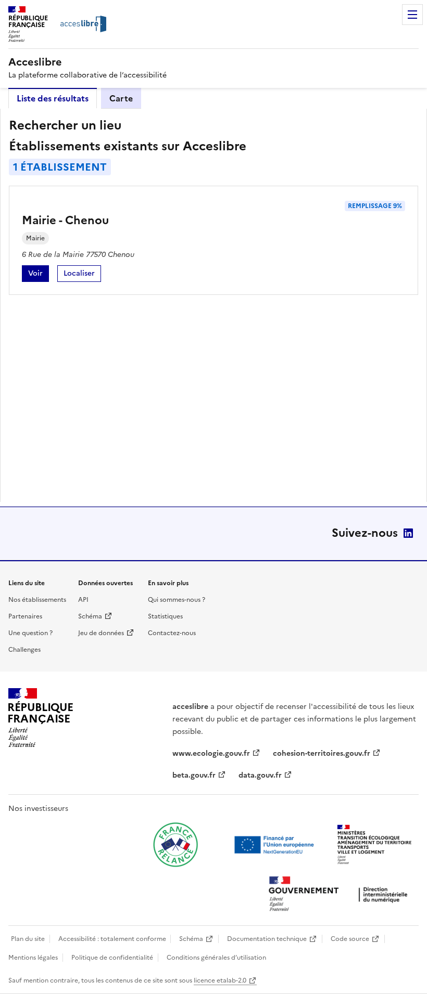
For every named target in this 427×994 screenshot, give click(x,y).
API (83, 599)
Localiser (82, 275)
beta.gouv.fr (194, 775)
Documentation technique (267, 939)
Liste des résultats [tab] (53, 98)
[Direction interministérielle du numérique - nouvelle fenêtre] (340, 895)
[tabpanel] (213, 305)
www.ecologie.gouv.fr (211, 753)
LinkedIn (408, 533)
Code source (350, 939)
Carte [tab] (121, 98)
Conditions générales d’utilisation (216, 957)
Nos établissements (37, 599)
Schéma (90, 616)
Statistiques (165, 616)
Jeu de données (101, 633)
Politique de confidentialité (112, 957)
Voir (38, 275)
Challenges (24, 649)
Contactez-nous (172, 633)
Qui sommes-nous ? (176, 599)
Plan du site (28, 939)
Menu (412, 14)
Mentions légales (33, 957)
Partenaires (25, 616)
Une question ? (30, 633)
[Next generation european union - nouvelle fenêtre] (275, 844)
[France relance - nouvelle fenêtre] (175, 844)
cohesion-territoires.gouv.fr (321, 753)
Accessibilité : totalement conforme (112, 939)
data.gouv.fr (260, 775)
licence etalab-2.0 (220, 980)
